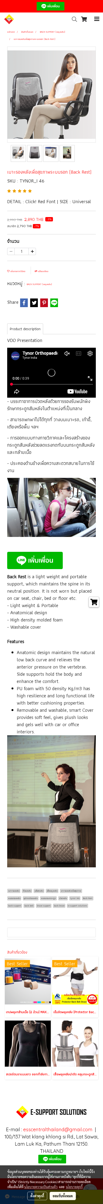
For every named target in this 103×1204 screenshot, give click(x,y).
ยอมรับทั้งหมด (63, 1196)
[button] (73, 19)
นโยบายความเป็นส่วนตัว (40, 1187)
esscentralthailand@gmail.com (57, 1129)
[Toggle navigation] (97, 19)
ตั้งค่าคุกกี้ (37, 1196)
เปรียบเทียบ (42, 271)
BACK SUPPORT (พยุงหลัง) (39, 284)
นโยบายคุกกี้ (74, 1187)
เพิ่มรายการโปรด (17, 271)
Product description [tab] (25, 329)
